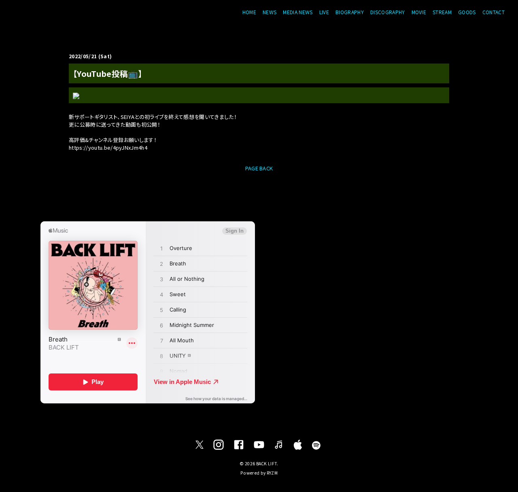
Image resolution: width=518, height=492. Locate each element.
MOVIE (419, 11)
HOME (249, 11)
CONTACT (493, 11)
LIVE (324, 11)
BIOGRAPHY (349, 11)
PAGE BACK (259, 168)
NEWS (269, 11)
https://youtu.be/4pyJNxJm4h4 (108, 147)
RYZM (272, 473)
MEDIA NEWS (297, 11)
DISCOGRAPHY (387, 11)
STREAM (442, 11)
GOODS (467, 11)
